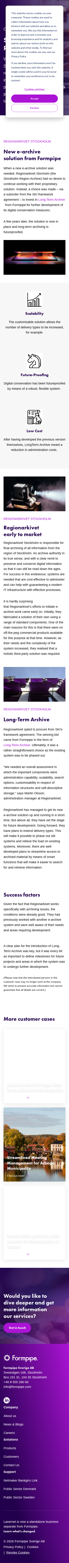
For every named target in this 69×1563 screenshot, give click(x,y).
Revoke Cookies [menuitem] (18, 1552)
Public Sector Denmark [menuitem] (20, 1489)
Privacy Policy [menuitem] (13, 1547)
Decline (34, 107)
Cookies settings (34, 89)
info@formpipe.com (17, 1387)
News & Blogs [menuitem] (13, 1424)
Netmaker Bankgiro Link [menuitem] (21, 1480)
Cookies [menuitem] (33, 1547)
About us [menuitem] (10, 1416)
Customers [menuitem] (11, 1456)
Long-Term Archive (51, 199)
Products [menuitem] (10, 1448)
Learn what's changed (19, 1531)
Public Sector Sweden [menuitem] (19, 1497)
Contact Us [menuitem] (11, 1465)
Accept (34, 98)
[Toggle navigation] (64, 9)
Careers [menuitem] (9, 1433)
